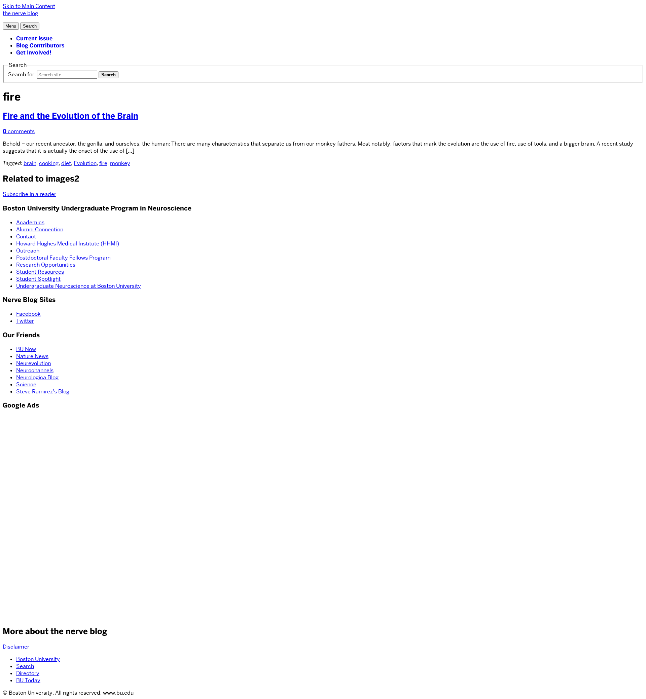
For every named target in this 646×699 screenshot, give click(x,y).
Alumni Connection (39, 229)
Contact (26, 236)
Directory (27, 673)
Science (26, 384)
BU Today (28, 680)
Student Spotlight (38, 278)
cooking (49, 163)
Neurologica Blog (37, 377)
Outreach (27, 250)
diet (66, 163)
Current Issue (34, 38)
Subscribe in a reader (29, 194)
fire (103, 163)
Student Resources (40, 271)
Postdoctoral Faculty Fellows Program (63, 257)
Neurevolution (33, 363)
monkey (120, 163)
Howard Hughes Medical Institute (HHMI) (67, 243)
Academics (30, 222)
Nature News (32, 356)
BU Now (26, 349)
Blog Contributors (40, 45)
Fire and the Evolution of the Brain (70, 116)
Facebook (28, 313)
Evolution (85, 163)
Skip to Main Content (29, 6)
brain (30, 163)
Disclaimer (16, 646)
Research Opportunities (45, 264)
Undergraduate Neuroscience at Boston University (78, 285)
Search (25, 666)
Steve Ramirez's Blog (42, 391)
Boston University (38, 659)
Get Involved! (33, 52)
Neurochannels (34, 370)
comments (19, 131)
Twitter (25, 320)
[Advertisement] (23, 517)
